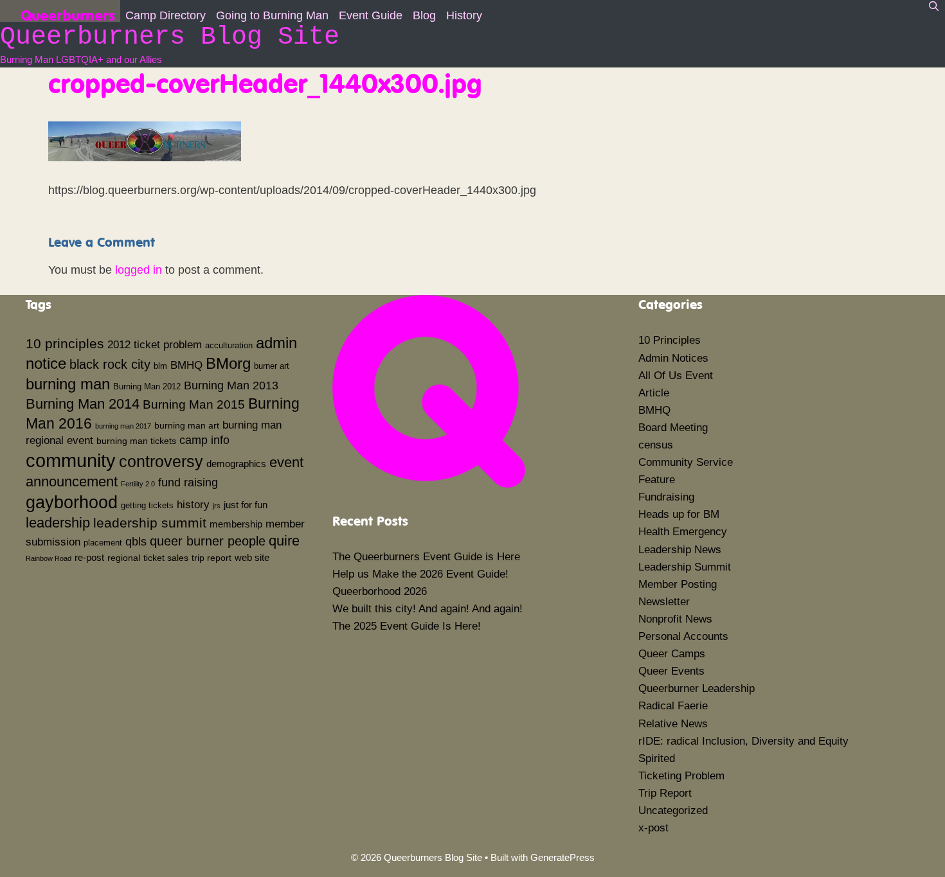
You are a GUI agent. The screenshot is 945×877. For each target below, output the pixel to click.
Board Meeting (673, 427)
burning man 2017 (123, 426)
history (193, 504)
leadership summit (149, 522)
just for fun (245, 504)
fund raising (188, 482)
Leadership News (679, 550)
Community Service (685, 462)
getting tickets (147, 505)
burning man (68, 384)
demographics (236, 463)
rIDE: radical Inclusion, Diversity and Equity (743, 741)
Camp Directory (165, 15)
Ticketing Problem (681, 776)
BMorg (228, 363)
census (655, 445)
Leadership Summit (684, 567)
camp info (204, 440)
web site (252, 557)
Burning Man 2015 (194, 404)
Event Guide (370, 15)
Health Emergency (682, 532)
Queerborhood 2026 (379, 591)
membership (236, 523)
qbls (136, 541)
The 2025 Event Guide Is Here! (406, 626)
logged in (138, 269)
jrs (217, 505)
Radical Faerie (673, 706)
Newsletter (664, 602)
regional (123, 558)
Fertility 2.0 (138, 484)
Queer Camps (671, 654)
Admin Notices (673, 358)
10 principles (65, 343)
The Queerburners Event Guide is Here (426, 557)
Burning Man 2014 (83, 404)
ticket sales (165, 558)
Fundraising (666, 497)
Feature (656, 480)
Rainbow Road (48, 558)
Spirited (656, 758)
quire (284, 541)
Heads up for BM (678, 514)
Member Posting (677, 584)
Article (653, 393)
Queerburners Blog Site (169, 36)
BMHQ (186, 365)
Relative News (673, 724)
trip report (211, 558)
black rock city (109, 364)
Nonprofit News (675, 619)
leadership (58, 523)
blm (160, 366)
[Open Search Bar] (934, 6)
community (71, 460)
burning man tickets (136, 441)
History (464, 15)
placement (103, 542)
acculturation (229, 345)
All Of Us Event (675, 375)
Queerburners (68, 14)
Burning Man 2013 (231, 385)
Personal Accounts (683, 636)
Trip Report (665, 793)
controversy (161, 461)
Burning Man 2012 (147, 386)
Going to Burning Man (272, 15)
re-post (89, 557)
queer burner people (208, 541)
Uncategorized (673, 810)
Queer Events (671, 671)
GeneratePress (562, 857)
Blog (424, 15)
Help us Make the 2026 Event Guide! (420, 574)
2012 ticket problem (154, 344)
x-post (653, 828)
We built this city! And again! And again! (427, 609)
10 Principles (669, 340)
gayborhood (72, 502)
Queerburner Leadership (696, 688)
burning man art (186, 425)
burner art (271, 366)
